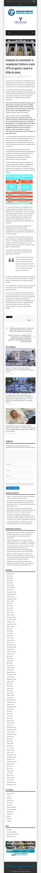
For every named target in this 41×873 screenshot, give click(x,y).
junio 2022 (10, 686)
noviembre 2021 (11, 702)
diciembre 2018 (11, 782)
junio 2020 (10, 741)
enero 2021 (10, 725)
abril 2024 (9, 635)
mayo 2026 (10, 580)
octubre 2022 (10, 677)
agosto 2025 (10, 601)
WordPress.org (11, 836)
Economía (25, 76)
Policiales (9, 814)
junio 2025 (10, 606)
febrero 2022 (10, 695)
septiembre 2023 (11, 651)
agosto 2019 (10, 764)
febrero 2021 (10, 722)
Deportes (9, 798)
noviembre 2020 (11, 729)
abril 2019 (9, 773)
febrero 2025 (10, 615)
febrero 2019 (10, 778)
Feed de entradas (12, 832)
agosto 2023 (10, 654)
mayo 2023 (10, 661)
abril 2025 (9, 610)
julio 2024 (9, 628)
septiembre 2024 (11, 624)
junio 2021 (10, 713)
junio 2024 (10, 631)
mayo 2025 (10, 608)
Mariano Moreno (11, 809)
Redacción (16, 76)
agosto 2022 (10, 681)
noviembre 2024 (11, 619)
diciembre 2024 (11, 617)
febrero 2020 (10, 750)
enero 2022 (10, 697)
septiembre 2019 (11, 761)
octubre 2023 (10, 649)
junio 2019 (10, 768)
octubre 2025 (10, 596)
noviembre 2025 (11, 594)
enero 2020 (10, 752)
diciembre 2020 (11, 727)
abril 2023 (9, 663)
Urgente (9, 821)
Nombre (8, 464)
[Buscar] (33, 1)
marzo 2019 (10, 775)
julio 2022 (9, 684)
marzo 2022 (10, 693)
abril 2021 (9, 718)
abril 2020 (9, 745)
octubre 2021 (10, 704)
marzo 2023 (10, 665)
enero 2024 (10, 642)
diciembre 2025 (11, 592)
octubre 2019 (10, 759)
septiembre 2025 (11, 599)
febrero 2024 (10, 640)
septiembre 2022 (11, 679)
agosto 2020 (10, 736)
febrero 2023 (10, 667)
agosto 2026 (10, 573)
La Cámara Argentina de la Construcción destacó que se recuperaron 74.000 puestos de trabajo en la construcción (22, 329)
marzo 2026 (10, 585)
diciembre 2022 (11, 672)
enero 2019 (10, 780)
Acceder (9, 829)
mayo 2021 (10, 716)
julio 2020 (9, 739)
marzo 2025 (10, 612)
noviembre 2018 (11, 784)
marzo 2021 (10, 720)
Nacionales (10, 811)
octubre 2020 (10, 732)
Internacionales (11, 807)
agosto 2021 (10, 709)
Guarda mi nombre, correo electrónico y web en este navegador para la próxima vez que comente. (20, 484)
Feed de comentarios (13, 834)
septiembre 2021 (11, 706)
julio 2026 (9, 576)
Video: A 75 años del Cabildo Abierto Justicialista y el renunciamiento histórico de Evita (20, 370)
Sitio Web (8, 476)
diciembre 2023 (11, 645)
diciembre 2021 (11, 700)
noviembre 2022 (11, 674)
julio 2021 (9, 711)
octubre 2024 (10, 622)
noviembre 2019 (11, 757)
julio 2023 (9, 656)
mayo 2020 (10, 743)
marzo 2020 (10, 748)
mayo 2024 (10, 633)
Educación (10, 805)
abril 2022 (9, 690)
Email (7, 470)
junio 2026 (10, 578)
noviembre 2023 (11, 647)
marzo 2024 (10, 638)
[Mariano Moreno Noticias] (20, 13)
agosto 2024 (10, 626)
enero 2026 (10, 590)
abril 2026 (9, 583)
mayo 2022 (10, 688)
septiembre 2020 (11, 734)
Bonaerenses (10, 793)
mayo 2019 (10, 771)
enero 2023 (10, 670)
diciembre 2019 (11, 755)
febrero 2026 (10, 587)
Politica (9, 816)
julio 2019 (9, 766)
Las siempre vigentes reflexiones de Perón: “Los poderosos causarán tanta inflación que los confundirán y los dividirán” (21, 541)
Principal (30, 76)
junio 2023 (10, 658)
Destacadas (10, 800)
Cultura (9, 795)
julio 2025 (9, 603)
